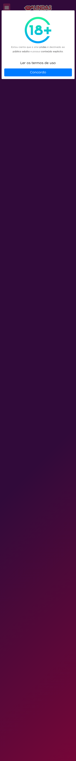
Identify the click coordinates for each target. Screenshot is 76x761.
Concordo (38, 72)
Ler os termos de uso (38, 63)
